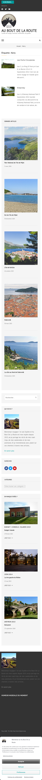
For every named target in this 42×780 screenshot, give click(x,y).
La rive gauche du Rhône (12, 577)
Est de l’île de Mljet (10, 215)
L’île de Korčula (9, 267)
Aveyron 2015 (9, 622)
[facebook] (2, 9)
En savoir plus (9, 451)
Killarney (21, 88)
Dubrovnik (7, 320)
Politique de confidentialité (15, 777)
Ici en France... (7, 2)
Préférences (21, 772)
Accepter (21, 761)
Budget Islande (9, 530)
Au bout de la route (19, 30)
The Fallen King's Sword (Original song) (17, 731)
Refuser (21, 767)
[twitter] (6, 9)
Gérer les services (8, 756)
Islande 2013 (25, 527)
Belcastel (7, 625)
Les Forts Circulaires (26, 60)
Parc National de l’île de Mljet (14, 163)
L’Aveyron (4, 6)
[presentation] (21, 143)
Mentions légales (28, 777)
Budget (7, 527)
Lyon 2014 (8, 574)
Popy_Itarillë (4, 731)
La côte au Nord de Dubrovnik (14, 372)
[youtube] (9, 9)
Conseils (15, 527)
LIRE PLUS (8, 538)
